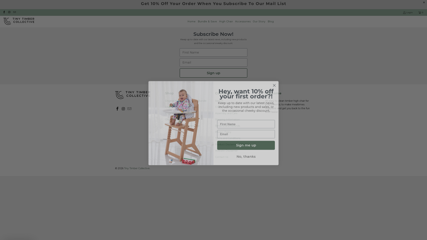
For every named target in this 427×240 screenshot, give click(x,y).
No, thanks (246, 154)
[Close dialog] (274, 82)
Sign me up (246, 142)
